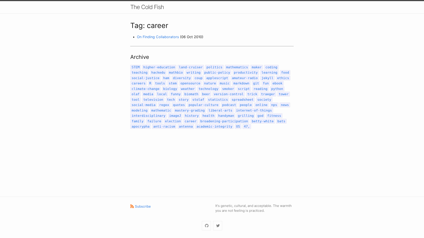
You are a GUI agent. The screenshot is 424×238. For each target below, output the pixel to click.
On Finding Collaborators (158, 37)
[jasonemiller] (206, 226)
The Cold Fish (147, 7)
